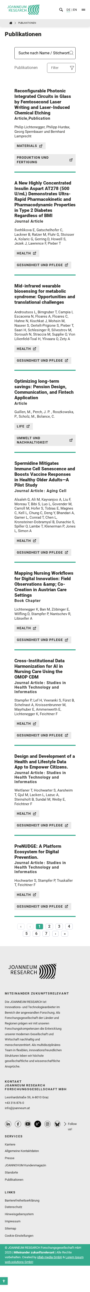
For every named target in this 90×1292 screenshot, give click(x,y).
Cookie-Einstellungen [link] (19, 1235)
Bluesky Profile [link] (57, 1124)
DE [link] (68, 9)
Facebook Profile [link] (18, 1124)
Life (20, 426)
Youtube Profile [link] (27, 1124)
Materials (27, 146)
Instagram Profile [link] (47, 1124)
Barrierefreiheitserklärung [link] (22, 1200)
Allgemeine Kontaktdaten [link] (22, 1151)
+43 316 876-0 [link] (14, 1103)
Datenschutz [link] (13, 1207)
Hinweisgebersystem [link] (19, 1214)
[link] (4, 1281)
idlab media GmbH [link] (49, 1257)
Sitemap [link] (10, 1228)
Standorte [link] (11, 1172)
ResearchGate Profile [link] (37, 1124)
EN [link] (74, 9)
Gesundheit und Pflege (40, 265)
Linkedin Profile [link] (8, 1124)
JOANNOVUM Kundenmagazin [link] (25, 1165)
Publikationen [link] (14, 1179)
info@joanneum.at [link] (17, 1108)
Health (24, 253)
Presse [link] (9, 1158)
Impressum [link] (12, 1221)
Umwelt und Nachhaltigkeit (32, 440)
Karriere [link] (10, 1144)
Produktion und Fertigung (33, 160)
